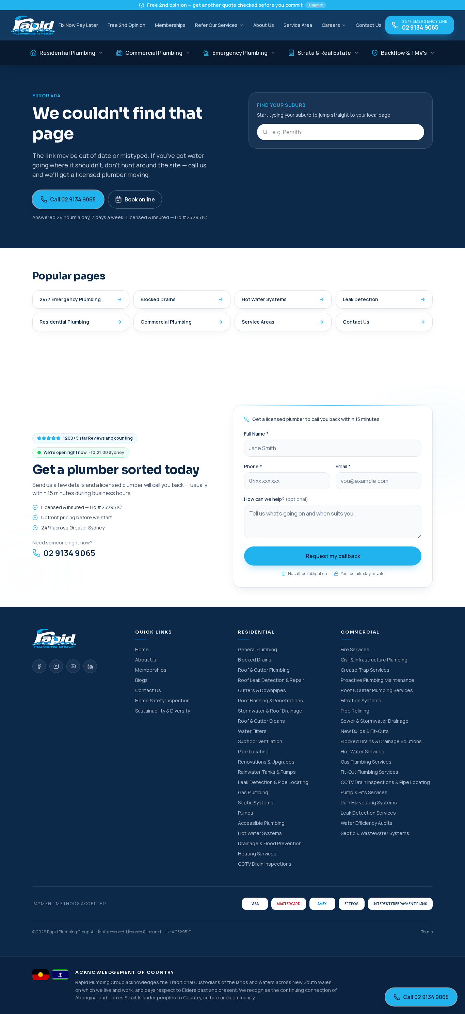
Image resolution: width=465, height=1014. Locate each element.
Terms (427, 932)
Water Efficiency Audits (366, 823)
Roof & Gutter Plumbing (264, 670)
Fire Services (355, 649)
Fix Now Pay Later (78, 25)
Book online (140, 199)
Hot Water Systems (264, 299)
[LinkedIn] (90, 666)
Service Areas (258, 321)
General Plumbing (257, 649)
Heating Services (257, 853)
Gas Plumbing (253, 792)
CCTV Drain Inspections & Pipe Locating (385, 782)
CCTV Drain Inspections (264, 864)
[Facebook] (39, 666)
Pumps (245, 812)
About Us (263, 25)
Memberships (170, 25)
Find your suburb (281, 105)
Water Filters (252, 731)
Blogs (141, 680)
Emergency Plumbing (240, 52)
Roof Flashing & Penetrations (270, 700)
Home (142, 649)
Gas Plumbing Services (366, 761)
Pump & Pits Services (364, 792)
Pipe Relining (355, 710)
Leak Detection (360, 299)
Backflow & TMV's (404, 52)
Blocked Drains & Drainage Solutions (381, 741)
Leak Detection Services (368, 812)
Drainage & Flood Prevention (270, 843)
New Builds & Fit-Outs (365, 731)
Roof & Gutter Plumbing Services (377, 690)
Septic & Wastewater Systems (375, 833)
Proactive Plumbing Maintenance (377, 680)
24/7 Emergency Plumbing (70, 299)
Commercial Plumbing (153, 52)
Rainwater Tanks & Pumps (267, 772)
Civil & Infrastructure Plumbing (374, 659)
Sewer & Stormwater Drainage (374, 721)
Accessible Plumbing (261, 823)
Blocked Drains (158, 299)
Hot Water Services (362, 751)
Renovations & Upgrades (266, 761)
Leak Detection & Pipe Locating (273, 782)
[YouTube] (73, 666)
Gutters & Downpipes (262, 690)
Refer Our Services (216, 25)
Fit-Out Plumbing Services (369, 772)
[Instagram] (56, 666)
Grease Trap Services (365, 670)
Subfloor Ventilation (260, 741)
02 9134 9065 (69, 552)
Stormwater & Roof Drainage (270, 710)
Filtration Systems (361, 700)
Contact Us (369, 25)
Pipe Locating (253, 751)
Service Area (298, 25)
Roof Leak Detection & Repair (271, 680)
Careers (331, 25)
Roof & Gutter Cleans (261, 721)
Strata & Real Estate (324, 52)
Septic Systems (255, 802)
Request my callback (333, 556)
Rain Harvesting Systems (369, 802)
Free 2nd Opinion (126, 25)
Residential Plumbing (67, 52)
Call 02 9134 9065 (73, 199)
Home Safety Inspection (162, 700)
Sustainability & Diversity (162, 710)
